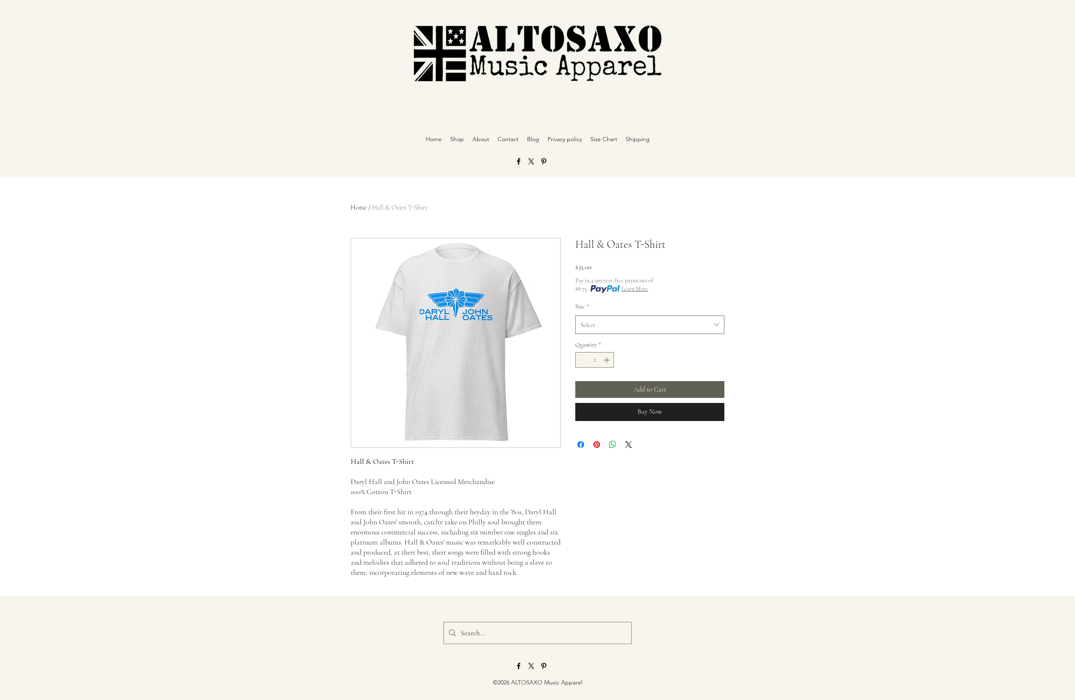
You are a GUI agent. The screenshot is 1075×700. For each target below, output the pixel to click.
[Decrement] (582, 360)
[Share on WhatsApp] (613, 444)
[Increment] (607, 360)
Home (359, 207)
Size (582, 306)
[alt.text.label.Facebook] (518, 161)
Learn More (634, 288)
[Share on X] (629, 444)
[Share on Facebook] (581, 444)
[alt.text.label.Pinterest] (544, 161)
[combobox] (649, 325)
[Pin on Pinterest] (597, 444)
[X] (531, 161)
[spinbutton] (594, 360)
